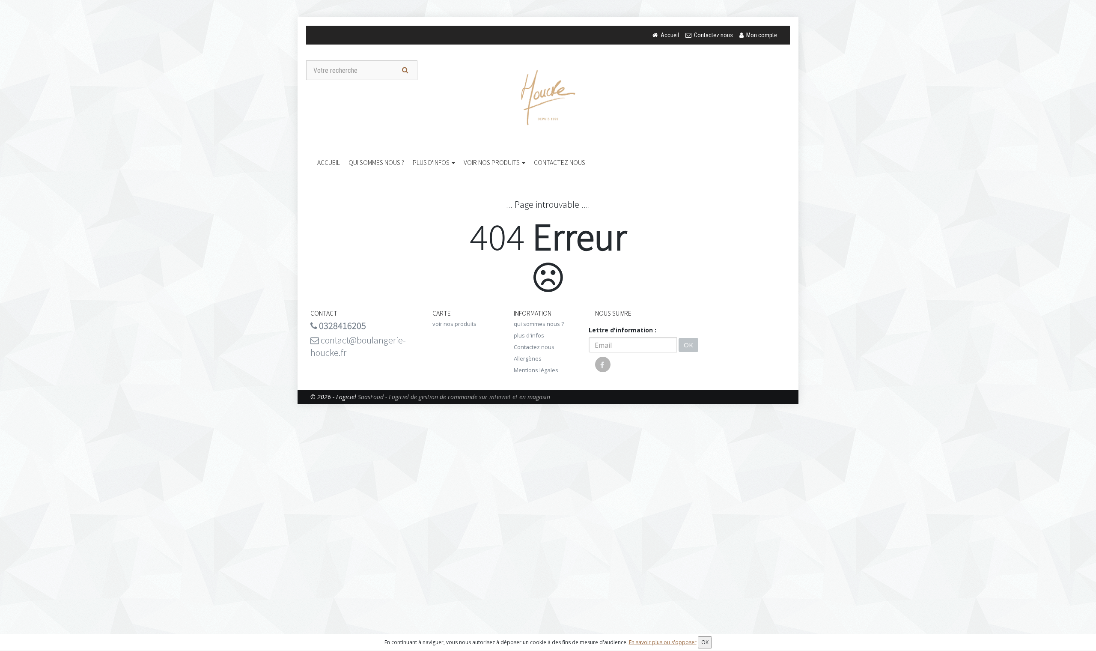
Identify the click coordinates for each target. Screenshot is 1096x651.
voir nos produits (492, 162)
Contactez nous (559, 162)
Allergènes (528, 358)
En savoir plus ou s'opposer (663, 642)
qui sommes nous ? (376, 162)
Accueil (328, 162)
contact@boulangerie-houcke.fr (358, 346)
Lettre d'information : (622, 330)
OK (688, 344)
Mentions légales (536, 370)
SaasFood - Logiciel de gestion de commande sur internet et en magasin (454, 397)
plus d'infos (432, 162)
